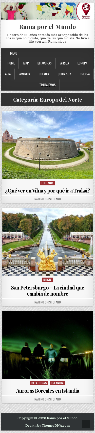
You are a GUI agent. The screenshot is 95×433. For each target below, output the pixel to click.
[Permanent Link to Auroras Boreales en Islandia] (47, 345)
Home (11, 63)
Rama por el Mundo (47, 26)
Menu (13, 53)
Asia (8, 73)
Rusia (47, 280)
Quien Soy (64, 73)
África (64, 63)
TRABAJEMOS (47, 84)
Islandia (57, 383)
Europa (82, 63)
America (24, 73)
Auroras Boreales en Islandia (47, 390)
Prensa (85, 73)
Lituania (48, 183)
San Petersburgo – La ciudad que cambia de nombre (47, 290)
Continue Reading (48, 172)
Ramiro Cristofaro (47, 199)
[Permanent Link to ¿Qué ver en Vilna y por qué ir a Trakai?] (47, 145)
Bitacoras (44, 63)
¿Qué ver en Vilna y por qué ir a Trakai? (47, 190)
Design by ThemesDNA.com (47, 425)
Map (26, 63)
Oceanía (44, 73)
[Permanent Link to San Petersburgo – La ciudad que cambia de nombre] (47, 242)
